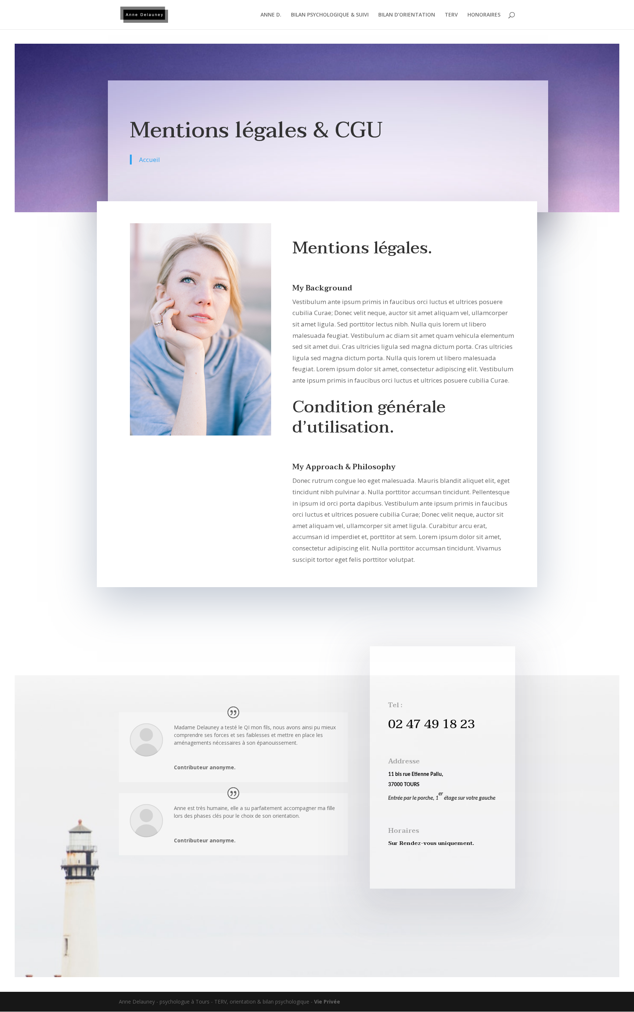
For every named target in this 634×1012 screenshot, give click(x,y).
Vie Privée (327, 1001)
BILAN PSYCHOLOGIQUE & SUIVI (330, 15)
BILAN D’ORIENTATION (406, 15)
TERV (451, 15)
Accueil (149, 159)
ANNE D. (270, 15)
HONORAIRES (483, 15)
